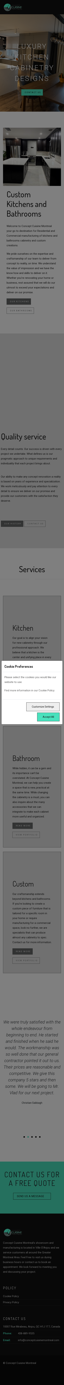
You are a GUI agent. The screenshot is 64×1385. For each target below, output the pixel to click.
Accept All (48, 716)
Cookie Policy (46, 690)
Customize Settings (43, 706)
